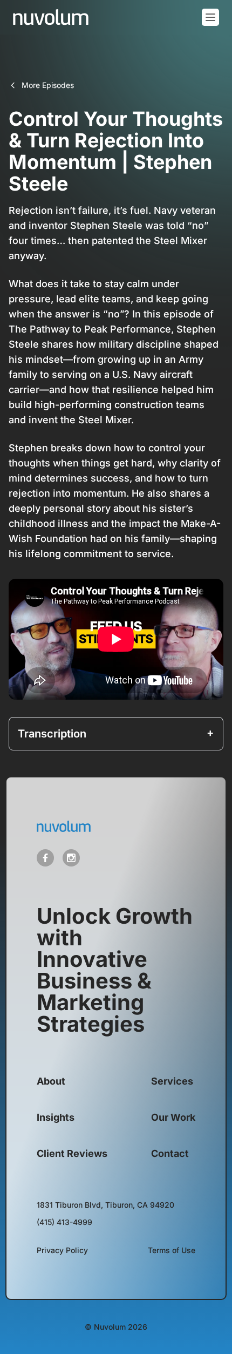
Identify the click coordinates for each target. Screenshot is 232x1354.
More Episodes (48, 85)
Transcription (52, 733)
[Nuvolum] (50, 17)
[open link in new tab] (45, 857)
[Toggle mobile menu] (210, 17)
